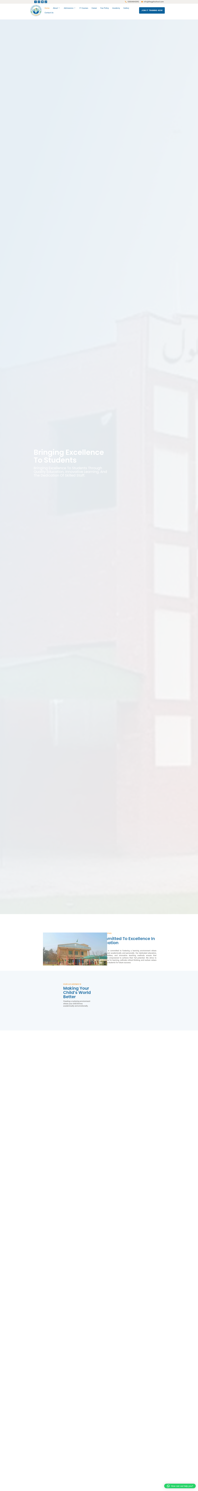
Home (47, 8)
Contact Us (49, 12)
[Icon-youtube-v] (42, 2)
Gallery (126, 8)
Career (94, 8)
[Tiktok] (46, 2)
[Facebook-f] (35, 2)
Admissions (68, 8)
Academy (116, 8)
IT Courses (83, 8)
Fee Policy (104, 8)
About (55, 8)
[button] (180, 1486)
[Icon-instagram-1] (39, 2)
